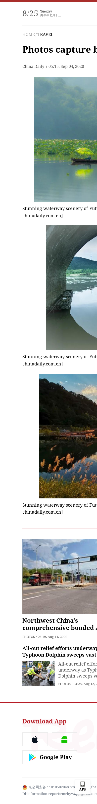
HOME (28, 34)
